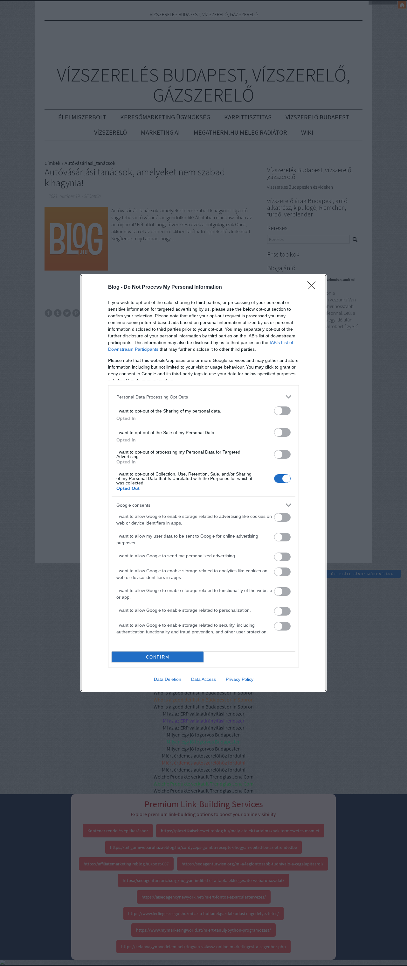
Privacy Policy (239, 679)
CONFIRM (157, 657)
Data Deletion (167, 679)
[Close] (313, 287)
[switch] (282, 410)
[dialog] (203, 483)
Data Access (203, 679)
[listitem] (203, 396)
